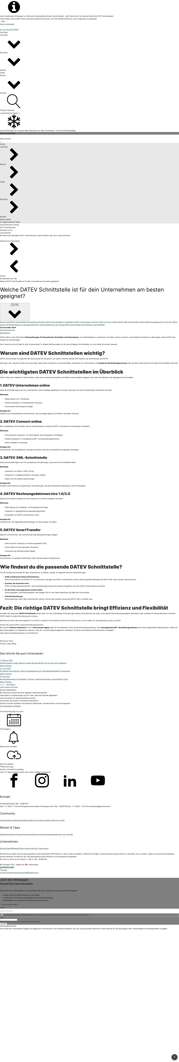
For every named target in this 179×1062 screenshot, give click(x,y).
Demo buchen (5, 139)
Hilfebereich (15, 848)
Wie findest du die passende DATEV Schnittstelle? (30, 325)
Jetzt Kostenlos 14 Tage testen (12, 698)
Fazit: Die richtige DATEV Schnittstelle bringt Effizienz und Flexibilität (77, 325)
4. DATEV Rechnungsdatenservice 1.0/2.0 (154, 322)
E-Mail (2, 907)
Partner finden (59, 820)
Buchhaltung (5, 333)
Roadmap (4, 820)
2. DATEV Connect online (106, 322)
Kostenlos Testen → (12, 113)
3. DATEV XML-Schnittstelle (127, 322)
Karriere (3, 848)
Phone (2, 918)
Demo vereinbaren (7, 24)
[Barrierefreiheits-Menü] (175, 1057)
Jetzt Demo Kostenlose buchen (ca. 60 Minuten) (19, 633)
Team (8, 848)
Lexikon (42, 834)
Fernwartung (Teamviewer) (38, 848)
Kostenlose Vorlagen (15, 834)
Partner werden (36, 820)
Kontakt (3, 93)
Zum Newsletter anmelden (10, 706)
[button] (89, 248)
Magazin (3, 834)
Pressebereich (50, 834)
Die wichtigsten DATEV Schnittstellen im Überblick (53, 322)
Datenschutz (34, 873)
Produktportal (47, 820)
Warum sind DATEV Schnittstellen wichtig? (16, 322)
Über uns (23, 848)
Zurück (2, 144)
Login (2, 113)
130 (7, 685)
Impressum (21, 873)
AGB (27, 873)
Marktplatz (18, 820)
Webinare (26, 820)
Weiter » (12, 685)
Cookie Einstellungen (8, 873)
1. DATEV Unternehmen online (84, 322)
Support (11, 820)
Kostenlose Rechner (31, 834)
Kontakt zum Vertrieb (64, 834)
